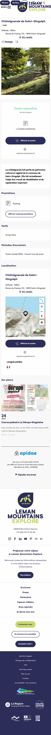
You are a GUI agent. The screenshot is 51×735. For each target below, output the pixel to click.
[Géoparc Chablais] (15, 718)
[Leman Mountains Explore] (34, 7)
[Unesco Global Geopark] (27, 718)
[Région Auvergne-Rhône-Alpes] (17, 704)
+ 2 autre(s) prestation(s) (25, 129)
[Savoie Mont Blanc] (40, 704)
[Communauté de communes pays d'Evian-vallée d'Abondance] (25, 691)
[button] (16, 41)
